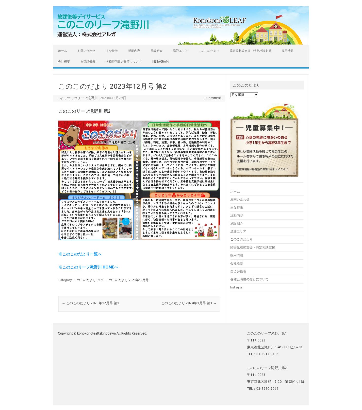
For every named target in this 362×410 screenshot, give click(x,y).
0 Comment (212, 98)
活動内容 (134, 50)
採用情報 (288, 50)
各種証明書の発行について (123, 61)
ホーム (62, 50)
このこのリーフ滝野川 (80, 98)
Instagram (160, 61)
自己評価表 (88, 61)
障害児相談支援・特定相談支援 (250, 50)
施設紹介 (157, 50)
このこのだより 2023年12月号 (127, 280)
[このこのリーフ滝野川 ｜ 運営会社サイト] (104, 37)
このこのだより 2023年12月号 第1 (90, 303)
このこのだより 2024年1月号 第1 (188, 303)
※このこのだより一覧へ (80, 254)
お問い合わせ (86, 50)
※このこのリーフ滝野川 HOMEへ (88, 267)
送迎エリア (180, 50)
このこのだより (208, 50)
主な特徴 (112, 50)
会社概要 (64, 61)
